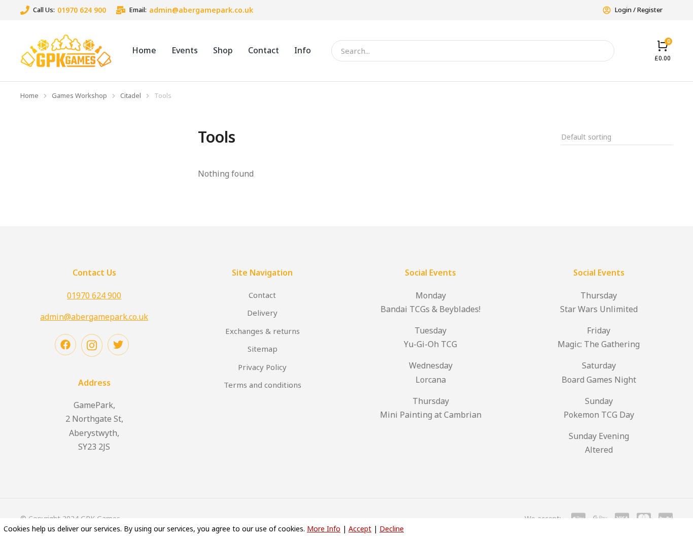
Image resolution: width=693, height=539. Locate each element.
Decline (391, 528)
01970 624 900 (81, 10)
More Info (323, 528)
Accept (360, 528)
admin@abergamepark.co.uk (201, 10)
